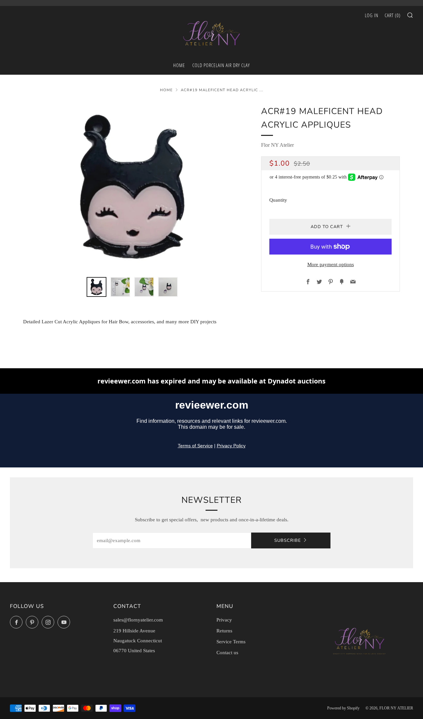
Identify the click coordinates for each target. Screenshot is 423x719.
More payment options (330, 264)
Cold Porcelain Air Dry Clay (221, 65)
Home (166, 90)
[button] (96, 287)
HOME (179, 65)
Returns (224, 630)
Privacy (224, 619)
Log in (371, 15)
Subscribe (287, 540)
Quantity (278, 200)
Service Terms (231, 641)
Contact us (227, 652)
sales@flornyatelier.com (138, 619)
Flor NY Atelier (277, 145)
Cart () (393, 15)
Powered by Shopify (343, 708)
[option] (132, 186)
